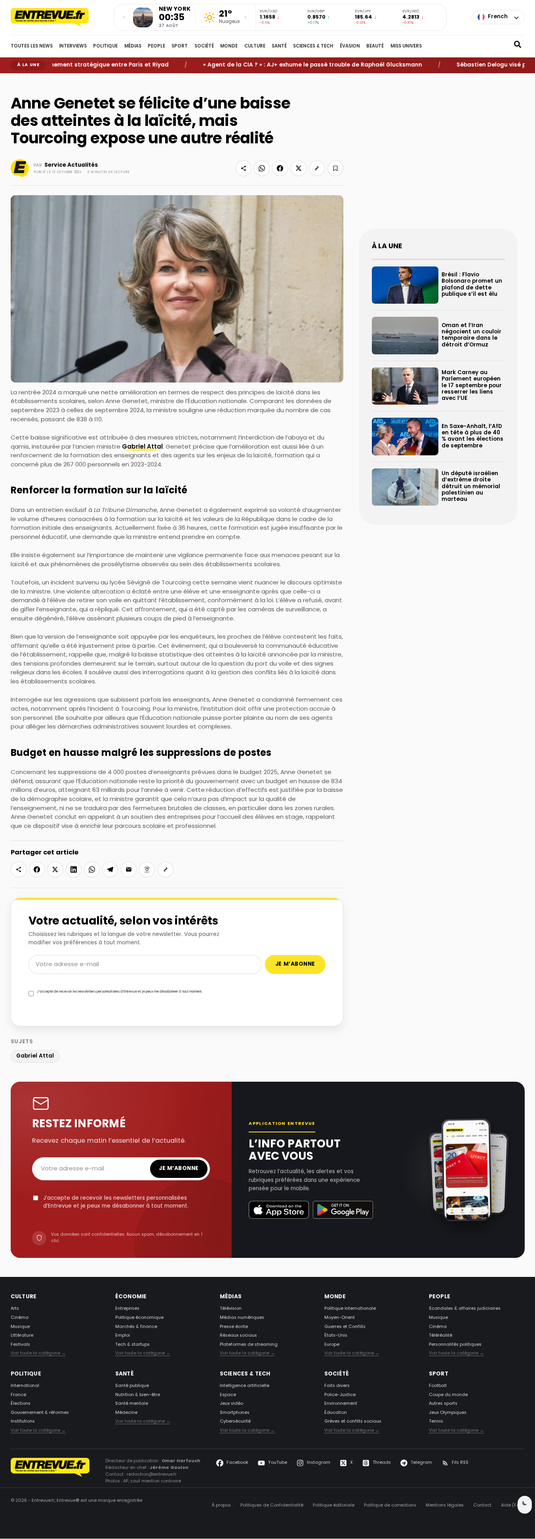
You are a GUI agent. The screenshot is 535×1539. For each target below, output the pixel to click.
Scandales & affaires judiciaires (465, 1309)
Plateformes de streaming (249, 1344)
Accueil (17, 79)
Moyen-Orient (339, 1317)
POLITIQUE (105, 46)
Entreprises (127, 1309)
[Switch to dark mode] (525, 1505)
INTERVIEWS (73, 46)
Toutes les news (32, 46)
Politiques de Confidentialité (271, 1505)
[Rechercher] (517, 46)
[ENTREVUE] (50, 1471)
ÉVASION (350, 46)
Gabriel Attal (142, 447)
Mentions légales (445, 1505)
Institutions (23, 1421)
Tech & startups (132, 1344)
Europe (331, 1344)
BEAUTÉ (375, 46)
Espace (228, 1394)
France (18, 1394)
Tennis (436, 1421)
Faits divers (337, 1386)
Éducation (335, 1412)
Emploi (122, 1335)
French (498, 16)
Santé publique (132, 1386)
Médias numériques (242, 1317)
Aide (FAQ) (513, 1505)
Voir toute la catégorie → (38, 1354)
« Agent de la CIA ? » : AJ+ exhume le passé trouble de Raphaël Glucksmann (286, 65)
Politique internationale (350, 1309)
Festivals (20, 1344)
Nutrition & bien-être (137, 1394)
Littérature (22, 1335)
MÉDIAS (132, 46)
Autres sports (443, 1404)
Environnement (340, 1404)
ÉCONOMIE (131, 1297)
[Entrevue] (58, 17)
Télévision (231, 1309)
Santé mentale (131, 1404)
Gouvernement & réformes (40, 1412)
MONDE (229, 46)
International (25, 1386)
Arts (15, 1309)
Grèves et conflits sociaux (352, 1421)
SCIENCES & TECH (313, 46)
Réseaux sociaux (238, 1335)
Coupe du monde (448, 1394)
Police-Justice (340, 1394)
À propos (221, 1505)
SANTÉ (279, 46)
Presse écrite (234, 1326)
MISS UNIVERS (406, 46)
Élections (20, 1404)
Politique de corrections (390, 1505)
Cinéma (20, 1317)
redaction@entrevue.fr (152, 1474)
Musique (20, 1326)
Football (438, 1386)
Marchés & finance (136, 1326)
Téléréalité (440, 1335)
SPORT (179, 46)
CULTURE (254, 46)
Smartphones (234, 1412)
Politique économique (139, 1317)
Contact (482, 1505)
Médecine (126, 1412)
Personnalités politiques (455, 1344)
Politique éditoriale (333, 1505)
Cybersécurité (235, 1421)
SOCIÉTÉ (204, 46)
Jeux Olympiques (447, 1412)
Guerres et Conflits (345, 1326)
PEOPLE (156, 46)
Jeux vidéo (231, 1404)
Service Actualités (71, 165)
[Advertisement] (438, 157)
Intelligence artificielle (244, 1386)
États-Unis (335, 1335)
